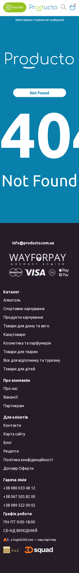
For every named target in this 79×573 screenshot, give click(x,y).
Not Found (39, 93)
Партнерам (13, 405)
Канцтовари (14, 334)
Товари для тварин (20, 351)
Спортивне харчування (24, 308)
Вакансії (10, 397)
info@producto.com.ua (33, 243)
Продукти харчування (23, 317)
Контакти (12, 425)
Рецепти (11, 451)
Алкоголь (11, 300)
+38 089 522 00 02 (19, 505)
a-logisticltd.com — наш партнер (33, 539)
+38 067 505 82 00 (19, 496)
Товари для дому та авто (26, 326)
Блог (7, 442)
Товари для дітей (19, 369)
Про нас (10, 388)
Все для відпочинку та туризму (31, 360)
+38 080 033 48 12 (19, 488)
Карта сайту (14, 434)
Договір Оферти (18, 468)
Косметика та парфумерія (27, 343)
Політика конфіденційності (28, 459)
